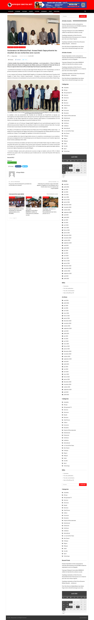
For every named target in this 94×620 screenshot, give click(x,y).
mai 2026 (66, 192)
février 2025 (67, 230)
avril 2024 (66, 255)
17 (63, 170)
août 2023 (66, 276)
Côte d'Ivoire (22, 47)
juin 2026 (66, 189)
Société (31, 11)
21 (77, 170)
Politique (24, 11)
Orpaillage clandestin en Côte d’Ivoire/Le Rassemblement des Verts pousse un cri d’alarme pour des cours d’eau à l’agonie (74, 37)
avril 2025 (66, 225)
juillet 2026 (66, 187)
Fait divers (66, 123)
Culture (37, 11)
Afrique (16, 47)
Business (66, 102)
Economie (17, 11)
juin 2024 (66, 250)
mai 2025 (66, 222)
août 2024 (66, 245)
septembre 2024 (68, 242)
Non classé (66, 133)
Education (56, 11)
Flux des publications (68, 288)
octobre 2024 (67, 240)
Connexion (65, 286)
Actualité (10, 11)
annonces (66, 97)
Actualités (10, 47)
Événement (44, 11)
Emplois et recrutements (70, 115)
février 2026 (67, 199)
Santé (65, 143)
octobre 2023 (67, 270)
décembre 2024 (67, 235)
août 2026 (66, 184)
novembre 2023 (67, 268)
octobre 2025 (67, 209)
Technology (66, 151)
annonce (66, 95)
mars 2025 (66, 227)
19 (70, 170)
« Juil (63, 176)
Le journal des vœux (69, 131)
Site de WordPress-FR (68, 292)
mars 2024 (66, 258)
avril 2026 (66, 194)
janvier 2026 (67, 202)
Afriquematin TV (68, 92)
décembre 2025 (67, 204)
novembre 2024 (67, 237)
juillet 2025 (66, 217)
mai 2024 (66, 253)
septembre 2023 (68, 273)
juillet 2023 (66, 278)
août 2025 (66, 214)
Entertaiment (67, 118)
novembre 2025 (67, 207)
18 (67, 170)
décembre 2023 (67, 265)
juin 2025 (66, 220)
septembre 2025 (68, 212)
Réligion (66, 141)
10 (63, 167)
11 (67, 167)
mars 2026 (66, 197)
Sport (50, 11)
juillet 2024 (66, 248)
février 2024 (67, 260)
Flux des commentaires (68, 290)
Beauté (65, 100)
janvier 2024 (67, 263)
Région (65, 138)
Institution (66, 125)
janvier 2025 (67, 232)
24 (63, 172)
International (67, 128)
